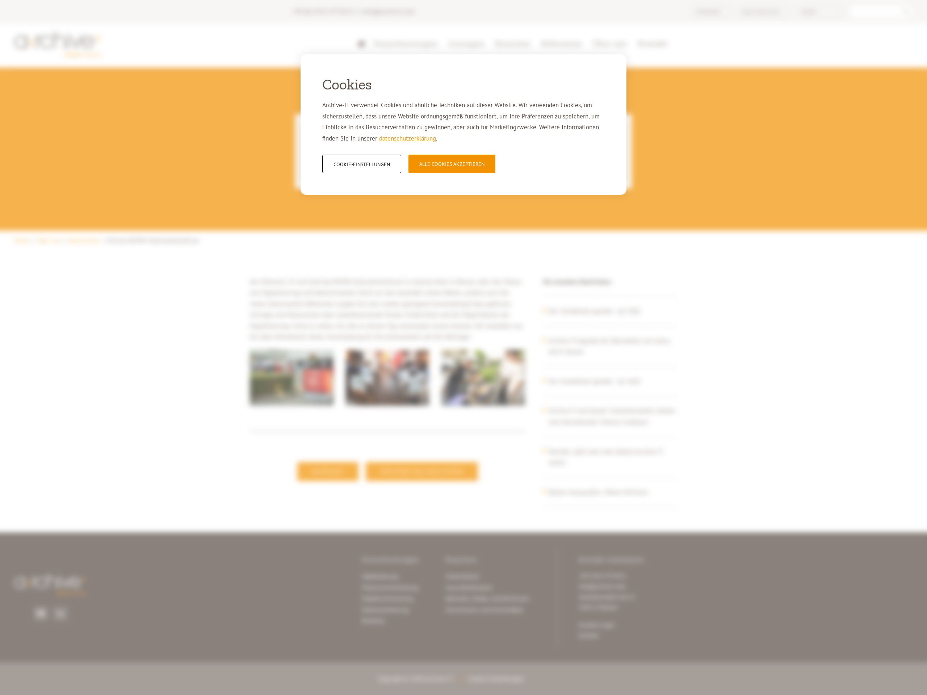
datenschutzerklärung (407, 138)
